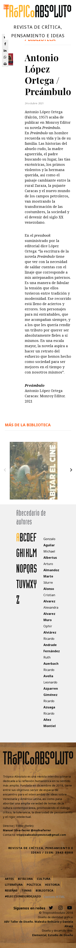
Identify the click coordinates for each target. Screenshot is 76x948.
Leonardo (50, 688)
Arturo (51, 570)
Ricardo (51, 644)
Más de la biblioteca (28, 424)
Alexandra (50, 613)
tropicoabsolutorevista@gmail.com (41, 835)
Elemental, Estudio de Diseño (52, 935)
